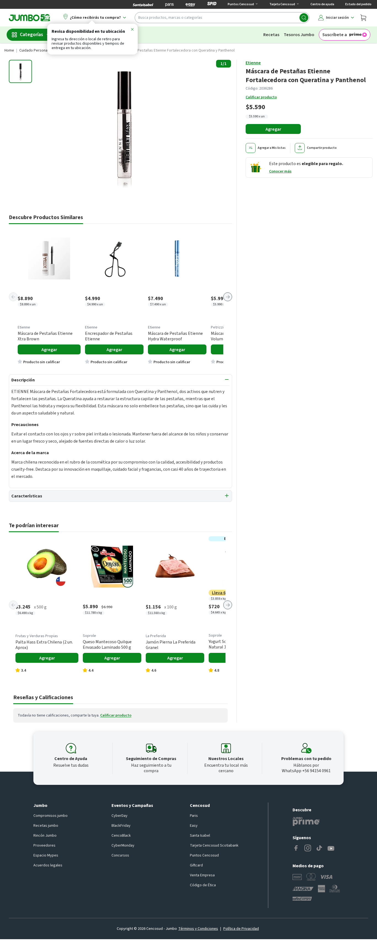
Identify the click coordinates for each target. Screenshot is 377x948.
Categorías (31, 34)
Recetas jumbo (45, 825)
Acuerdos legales (47, 865)
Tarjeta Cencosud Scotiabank (214, 845)
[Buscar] (303, 17)
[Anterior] (13, 296)
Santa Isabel (200, 835)
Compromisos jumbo (50, 815)
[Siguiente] (227, 296)
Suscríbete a (334, 35)
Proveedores (44, 845)
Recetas (271, 35)
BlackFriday (121, 825)
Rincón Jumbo (45, 835)
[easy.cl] (190, 4)
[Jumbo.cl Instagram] (307, 848)
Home (9, 50)
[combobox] (222, 17)
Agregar (273, 129)
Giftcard (196, 865)
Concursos (120, 855)
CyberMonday (122, 845)
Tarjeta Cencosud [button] (282, 4)
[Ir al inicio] (29, 17)
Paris (194, 815)
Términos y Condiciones (198, 928)
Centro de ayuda (322, 4)
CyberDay (119, 815)
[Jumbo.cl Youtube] (330, 848)
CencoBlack (121, 835)
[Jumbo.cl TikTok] (319, 848)
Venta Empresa (202, 875)
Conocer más (280, 171)
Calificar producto (261, 97)
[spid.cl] (211, 4)
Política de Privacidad (241, 928)
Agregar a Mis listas (272, 148)
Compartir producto (322, 148)
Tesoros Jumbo (299, 35)
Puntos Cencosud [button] (241, 4)
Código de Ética (203, 885)
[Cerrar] (132, 30)
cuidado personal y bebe (40, 50)
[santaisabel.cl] (143, 4)
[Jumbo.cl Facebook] (296, 848)
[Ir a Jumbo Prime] (306, 821)
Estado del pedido (358, 4)
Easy (194, 825)
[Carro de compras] (363, 17)
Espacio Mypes (45, 855)
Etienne (253, 63)
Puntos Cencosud (204, 855)
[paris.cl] (169, 4)
